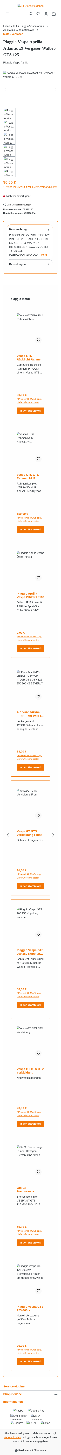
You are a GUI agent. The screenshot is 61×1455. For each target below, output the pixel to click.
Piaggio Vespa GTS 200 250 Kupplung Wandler (30, 952)
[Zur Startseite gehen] (30, 6)
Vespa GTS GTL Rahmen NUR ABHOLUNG (28, 476)
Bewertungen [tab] (17, 264)
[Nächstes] (55, 89)
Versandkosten (12, 1437)
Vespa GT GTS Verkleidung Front (29, 833)
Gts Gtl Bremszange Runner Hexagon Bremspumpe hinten (28, 1189)
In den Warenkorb (30, 410)
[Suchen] (30, 14)
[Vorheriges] (5, 89)
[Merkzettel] (38, 14)
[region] (30, 124)
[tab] (30, 242)
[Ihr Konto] (46, 14)
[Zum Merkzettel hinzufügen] (38, 340)
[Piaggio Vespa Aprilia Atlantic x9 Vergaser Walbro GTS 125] (30, 89)
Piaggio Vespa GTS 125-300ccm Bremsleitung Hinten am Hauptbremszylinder (30, 1308)
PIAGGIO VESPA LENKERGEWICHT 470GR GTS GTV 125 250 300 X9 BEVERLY (30, 714)
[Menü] (7, 14)
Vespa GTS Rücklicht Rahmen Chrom (29, 357)
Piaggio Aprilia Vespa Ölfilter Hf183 (30, 595)
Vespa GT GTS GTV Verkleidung (30, 1070)
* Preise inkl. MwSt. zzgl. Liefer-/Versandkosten (30, 187)
